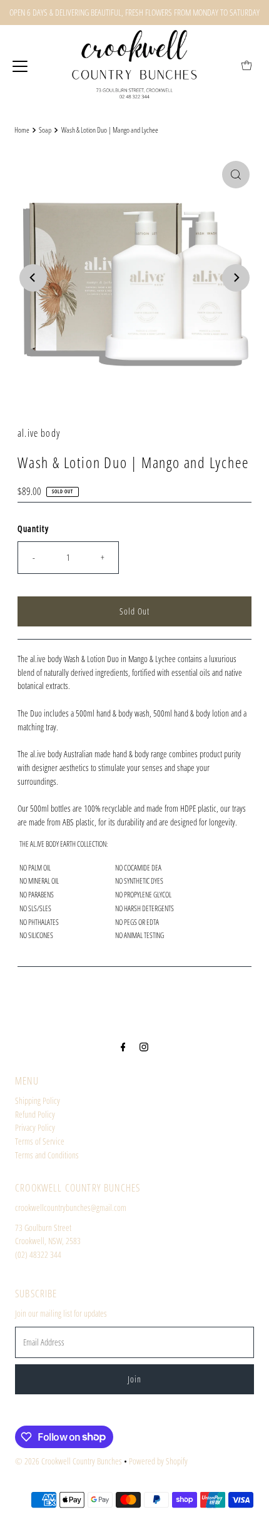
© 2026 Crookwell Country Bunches (68, 1461)
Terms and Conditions (47, 1155)
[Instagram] (144, 1046)
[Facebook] (123, 1046)
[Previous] (33, 278)
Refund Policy (35, 1114)
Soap (45, 130)
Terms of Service (39, 1141)
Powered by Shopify (158, 1461)
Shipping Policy (37, 1100)
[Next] (236, 278)
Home (21, 130)
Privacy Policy (35, 1127)
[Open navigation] (20, 66)
